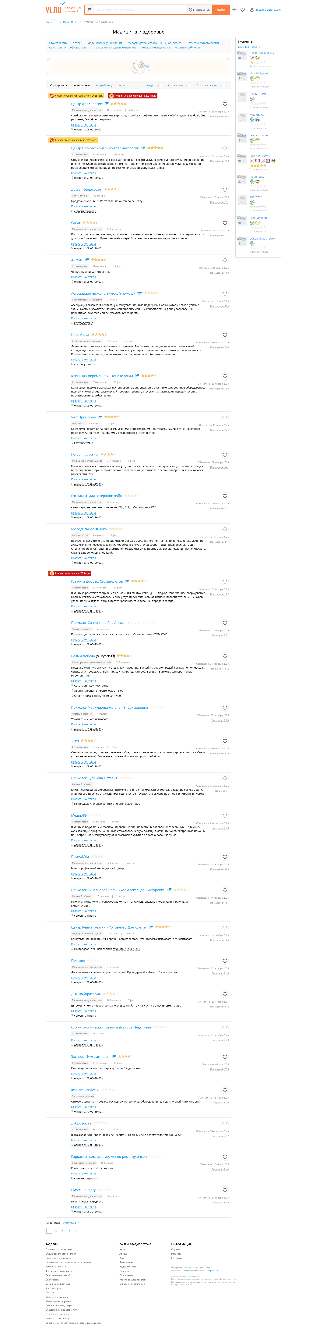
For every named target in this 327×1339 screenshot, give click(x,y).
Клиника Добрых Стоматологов (97, 581)
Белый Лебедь (83, 656)
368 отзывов (100, 154)
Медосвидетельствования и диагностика (154, 43)
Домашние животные (58, 1283)
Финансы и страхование (59, 1271)
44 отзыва (95, 423)
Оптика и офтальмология (203, 43)
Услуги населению (56, 1266)
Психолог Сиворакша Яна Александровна (105, 622)
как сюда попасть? (249, 46)
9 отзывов (98, 535)
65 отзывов (103, 628)
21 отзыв (112, 299)
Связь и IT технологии (58, 1318)
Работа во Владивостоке (133, 1279)
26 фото (129, 933)
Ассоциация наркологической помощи (103, 293)
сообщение (191, 1270)
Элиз (75, 740)
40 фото (117, 587)
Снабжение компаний (58, 1275)
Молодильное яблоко (89, 529)
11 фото (120, 896)
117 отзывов (100, 1062)
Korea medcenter (85, 454)
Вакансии (176, 1253)
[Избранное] (242, 9)
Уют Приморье (83, 417)
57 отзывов (113, 966)
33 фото (127, 341)
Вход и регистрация (268, 9)
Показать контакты (83, 124)
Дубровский (81, 1123)
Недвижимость (127, 1266)
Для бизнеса (53, 1279)
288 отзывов (114, 1000)
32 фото (116, 1129)
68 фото (117, 382)
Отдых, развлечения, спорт (61, 1253)
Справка (176, 1249)
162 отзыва (107, 1162)
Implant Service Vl (85, 1090)
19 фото (117, 266)
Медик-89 (79, 815)
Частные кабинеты (187, 47)
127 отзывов (100, 587)
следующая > (71, 1222)
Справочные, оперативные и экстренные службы (73, 1322)
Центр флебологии (86, 103)
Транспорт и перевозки (59, 1249)
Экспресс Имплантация (90, 1056)
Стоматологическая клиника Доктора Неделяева (111, 1027)
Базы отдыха (126, 1262)
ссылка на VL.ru (216, 1279)
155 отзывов (123, 662)
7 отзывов (98, 747)
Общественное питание (59, 1258)
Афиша (123, 1253)
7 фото (114, 535)
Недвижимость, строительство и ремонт (68, 1262)
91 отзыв (112, 341)
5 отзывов (102, 713)
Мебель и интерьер (57, 1296)
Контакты (176, 1258)
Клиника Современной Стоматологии (102, 376)
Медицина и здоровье (58, 1301)
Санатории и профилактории (68, 47)
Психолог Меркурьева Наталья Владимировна (109, 707)
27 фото (117, 1062)
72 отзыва (112, 502)
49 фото (133, 110)
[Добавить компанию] (234, 9)
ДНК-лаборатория (86, 994)
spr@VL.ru (213, 1270)
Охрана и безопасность (59, 1314)
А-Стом (77, 260)
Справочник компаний (73, 9)
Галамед (78, 960)
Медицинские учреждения (104, 43)
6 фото (130, 863)
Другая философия (86, 189)
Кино (122, 1258)
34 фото (111, 423)
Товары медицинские (156, 47)
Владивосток (201, 9)
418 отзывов (114, 229)
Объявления (126, 1275)
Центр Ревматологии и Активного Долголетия (109, 927)
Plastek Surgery (83, 1190)
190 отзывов (100, 266)
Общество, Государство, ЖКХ (61, 1309)
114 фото (118, 154)
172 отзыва (98, 195)
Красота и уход (54, 1288)
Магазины (51, 1292)
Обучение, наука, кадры (59, 1305)
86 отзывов (113, 1196)
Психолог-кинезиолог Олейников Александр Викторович (118, 890)
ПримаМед (80, 856)
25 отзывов (103, 896)
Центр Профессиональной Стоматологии (105, 148)
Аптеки (77, 43)
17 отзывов (99, 821)
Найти (221, 9)
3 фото (131, 1000)
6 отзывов (113, 933)
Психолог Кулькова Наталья (94, 778)
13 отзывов (99, 1033)
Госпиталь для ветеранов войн (96, 495)
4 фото (131, 460)
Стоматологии (58, 43)
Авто (122, 1249)
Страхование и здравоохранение (114, 47)
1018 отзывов (115, 110)
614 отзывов (100, 382)
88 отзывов (99, 1129)
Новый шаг (80, 334)
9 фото (114, 747)
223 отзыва (113, 863)
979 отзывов (114, 460)
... (76, 1230)
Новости (124, 1271)
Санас (76, 222)
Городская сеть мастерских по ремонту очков (109, 1156)
